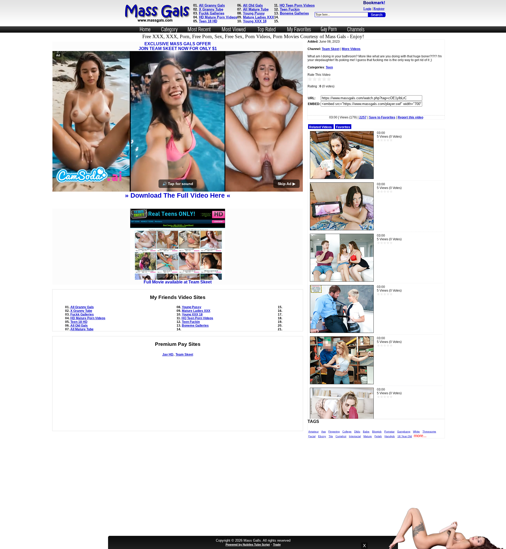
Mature (367, 436)
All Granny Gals (212, 5)
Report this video (410, 117)
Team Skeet (184, 354)
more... (420, 435)
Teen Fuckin (290, 9)
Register (379, 9)
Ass (323, 431)
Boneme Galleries (294, 13)
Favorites (343, 127)
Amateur (313, 431)
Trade (277, 544)
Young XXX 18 (254, 21)
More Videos (351, 49)
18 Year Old (404, 436)
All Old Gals (253, 5)
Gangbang (403, 431)
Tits (331, 436)
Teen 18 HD (208, 21)
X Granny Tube (211, 9)
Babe (366, 431)
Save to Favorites (382, 117)
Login (367, 9)
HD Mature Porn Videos (218, 17)
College (347, 431)
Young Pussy (254, 13)
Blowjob (377, 431)
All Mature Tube (256, 9)
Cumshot (340, 436)
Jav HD (167, 354)
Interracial (355, 436)
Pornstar (389, 431)
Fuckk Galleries (211, 13)
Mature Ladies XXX (258, 17)
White (416, 431)
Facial (311, 436)
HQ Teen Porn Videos (297, 5)
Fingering (334, 431)
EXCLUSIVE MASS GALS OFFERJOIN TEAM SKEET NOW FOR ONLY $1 (178, 46)
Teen (329, 67)
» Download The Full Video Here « (177, 195)
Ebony (322, 436)
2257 (363, 117)
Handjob (390, 436)
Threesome (429, 431)
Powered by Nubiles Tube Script (248, 544)
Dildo (357, 431)
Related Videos (320, 127)
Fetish (378, 436)
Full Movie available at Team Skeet (178, 282)
